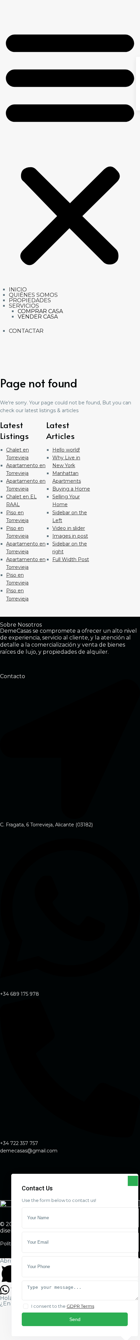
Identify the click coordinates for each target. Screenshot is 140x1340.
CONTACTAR (26, 331)
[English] (4, 362)
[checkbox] (25, 1306)
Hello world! (66, 450)
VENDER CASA (38, 316)
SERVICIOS (24, 306)
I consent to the (62, 1306)
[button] (70, 146)
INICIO (18, 289)
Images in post (70, 536)
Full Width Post (70, 559)
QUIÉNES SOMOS (33, 295)
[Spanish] (13, 362)
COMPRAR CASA (40, 311)
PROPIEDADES (30, 300)
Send (75, 1319)
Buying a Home (71, 489)
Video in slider (68, 528)
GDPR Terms (80, 1306)
